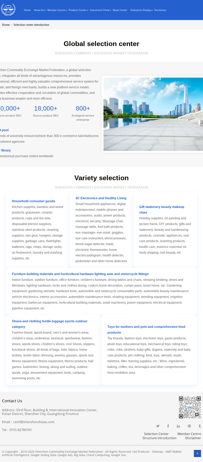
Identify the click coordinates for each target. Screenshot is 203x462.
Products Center (77, 10)
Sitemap (157, 451)
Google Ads (65, 455)
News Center (120, 10)
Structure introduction (159, 438)
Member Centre (189, 433)
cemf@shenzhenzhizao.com (34, 422)
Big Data (79, 455)
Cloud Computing (98, 455)
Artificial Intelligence (15, 455)
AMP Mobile (173, 451)
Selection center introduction (31, 24)
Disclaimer (160, 10)
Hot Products (140, 451)
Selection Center (156, 433)
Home (27, 10)
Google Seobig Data (43, 455)
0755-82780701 (21, 430)
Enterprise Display (141, 10)
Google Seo (118, 455)
